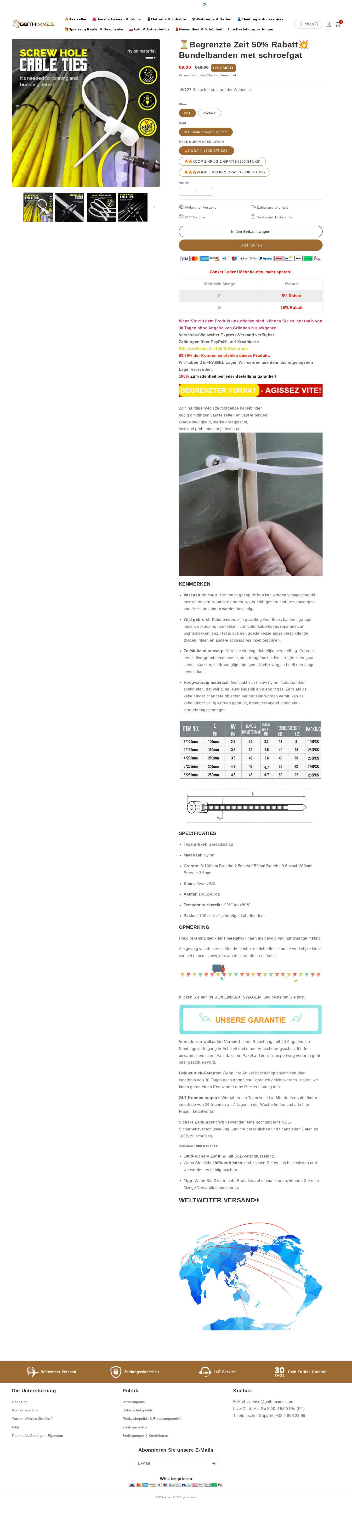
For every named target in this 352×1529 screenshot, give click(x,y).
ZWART (209, 113)
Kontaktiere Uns (25, 1410)
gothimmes (189, 1497)
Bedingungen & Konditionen (145, 1436)
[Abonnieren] (213, 1463)
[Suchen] (317, 24)
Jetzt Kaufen (250, 245)
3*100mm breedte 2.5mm (206, 132)
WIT (187, 113)
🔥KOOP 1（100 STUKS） (206, 151)
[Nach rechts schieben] (154, 207)
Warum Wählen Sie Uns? (32, 1419)
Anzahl (184, 183)
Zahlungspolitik (135, 1427)
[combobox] (308, 24)
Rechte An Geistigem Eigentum (37, 1436)
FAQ (15, 1427)
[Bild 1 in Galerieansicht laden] (38, 207)
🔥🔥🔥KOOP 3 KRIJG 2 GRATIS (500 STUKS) (224, 172)
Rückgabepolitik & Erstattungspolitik (152, 1419)
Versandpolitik (134, 1402)
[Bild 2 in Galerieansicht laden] (70, 207)
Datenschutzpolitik (138, 1410)
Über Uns (20, 1402)
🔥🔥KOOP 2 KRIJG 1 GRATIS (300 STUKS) (222, 161)
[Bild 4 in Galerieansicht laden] (133, 207)
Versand (185, 75)
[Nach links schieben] (17, 207)
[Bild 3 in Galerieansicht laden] (101, 207)
